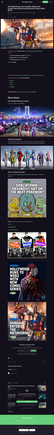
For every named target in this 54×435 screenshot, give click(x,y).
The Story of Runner (14, 139)
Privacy (27, 427)
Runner (18, 57)
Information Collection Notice (26, 405)
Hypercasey (33, 51)
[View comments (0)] (12, 17)
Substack (21, 432)
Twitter (11, 82)
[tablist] (12, 369)
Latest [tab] (12, 382)
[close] (37, 389)
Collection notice (34, 427)
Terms (30, 427)
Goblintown (23, 59)
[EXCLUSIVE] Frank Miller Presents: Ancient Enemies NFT (21, 386)
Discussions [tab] (16, 382)
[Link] (6, 97)
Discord (12, 80)
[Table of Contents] (1, 217)
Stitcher (26, 75)
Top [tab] (9, 382)
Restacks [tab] (14, 369)
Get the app (32, 430)
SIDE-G (29, 55)
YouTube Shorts (14, 229)
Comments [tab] (10, 369)
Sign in (50, 1)
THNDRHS (33, 91)
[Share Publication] (41, 2)
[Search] (39, 2)
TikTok (11, 84)
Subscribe (45, 1)
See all (10, 411)
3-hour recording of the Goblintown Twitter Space (25, 174)
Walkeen (40, 51)
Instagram (12, 86)
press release (11, 103)
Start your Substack (24, 430)
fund (18, 103)
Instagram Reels (12, 227)
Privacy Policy (35, 405)
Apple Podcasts (20, 75)
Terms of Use (32, 404)
